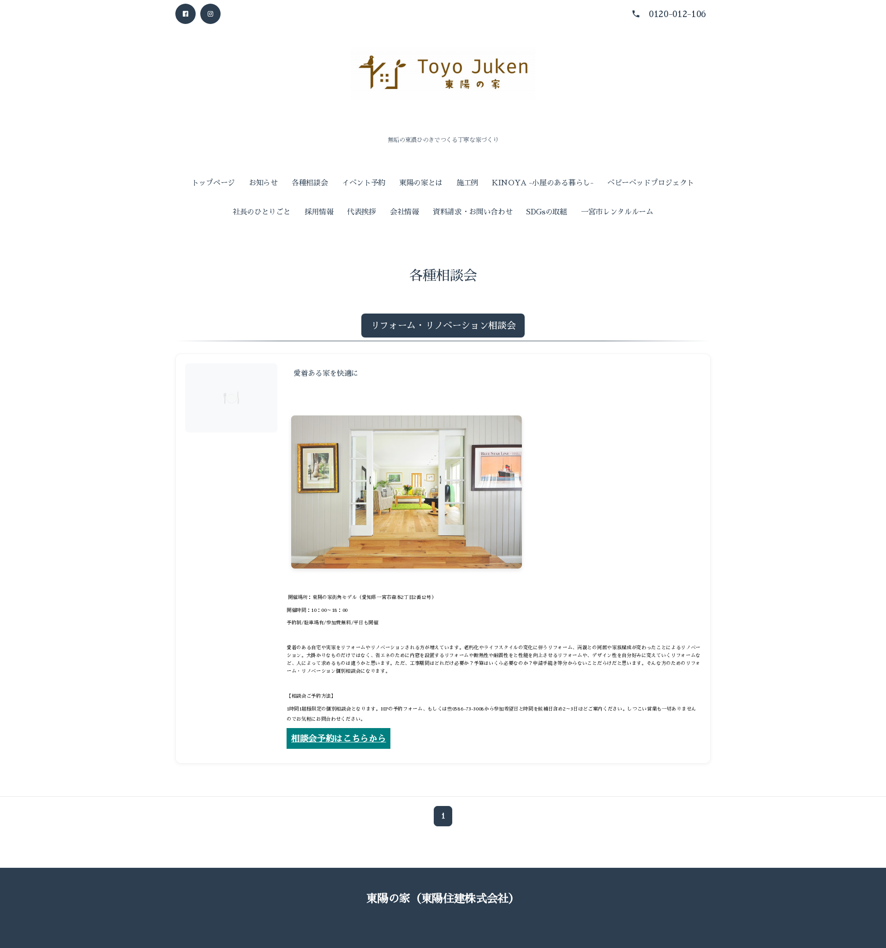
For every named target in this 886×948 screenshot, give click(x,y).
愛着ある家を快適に (326, 373)
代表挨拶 (361, 212)
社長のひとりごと (261, 212)
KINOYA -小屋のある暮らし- (543, 183)
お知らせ (263, 183)
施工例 (467, 183)
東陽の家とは (421, 183)
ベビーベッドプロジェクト (650, 183)
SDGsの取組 (546, 212)
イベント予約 (363, 183)
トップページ (213, 183)
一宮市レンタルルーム (617, 212)
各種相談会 (310, 183)
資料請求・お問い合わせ (472, 212)
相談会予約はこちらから (338, 738)
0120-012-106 (677, 13)
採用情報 (319, 212)
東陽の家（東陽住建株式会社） (443, 898)
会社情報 (404, 212)
